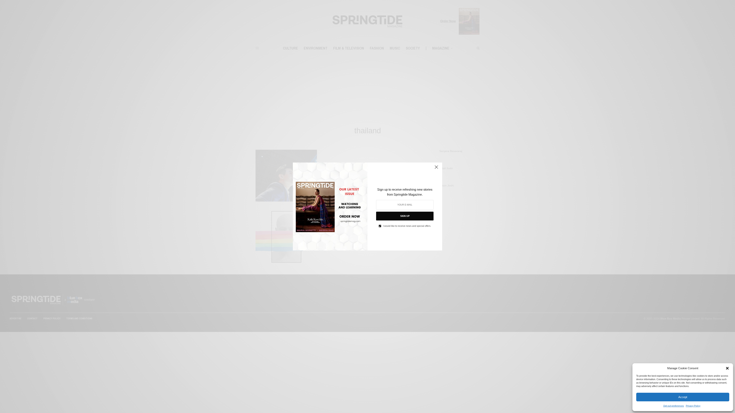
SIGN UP (405, 216)
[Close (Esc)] (436, 168)
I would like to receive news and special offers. (407, 226)
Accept (682, 397)
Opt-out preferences (673, 406)
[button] (727, 368)
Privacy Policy (693, 406)
